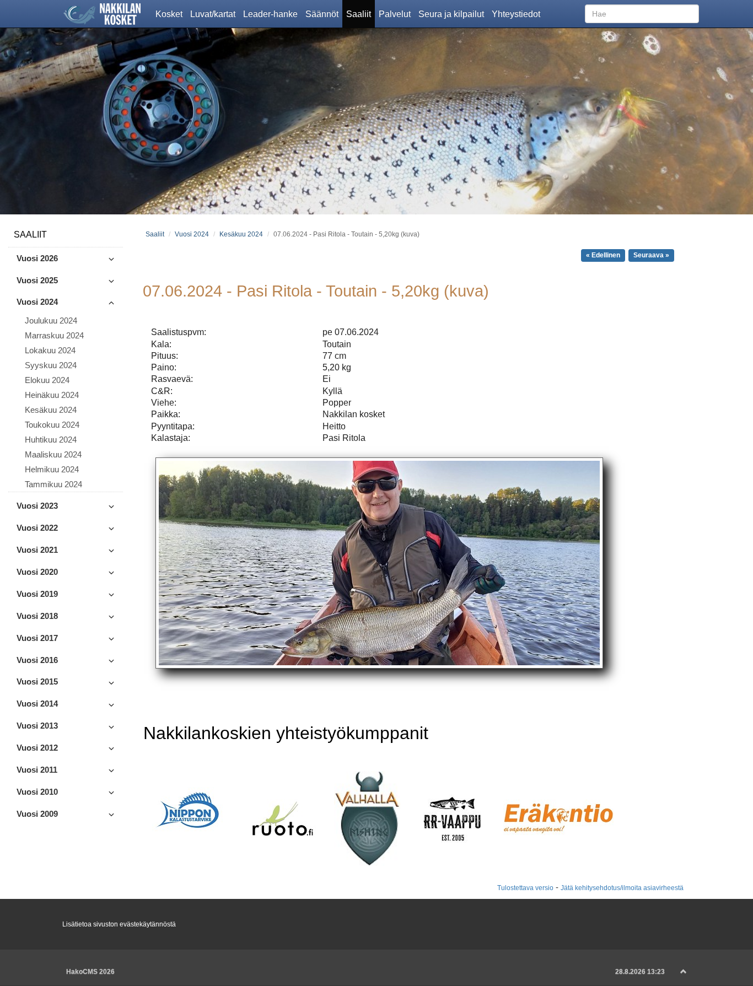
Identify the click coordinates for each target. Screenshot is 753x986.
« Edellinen (603, 255)
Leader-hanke (272, 13)
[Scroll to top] (683, 971)
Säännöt (323, 13)
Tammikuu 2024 (53, 484)
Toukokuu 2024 (52, 425)
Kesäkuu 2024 (51, 410)
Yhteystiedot (518, 13)
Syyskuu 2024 (51, 365)
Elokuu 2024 (47, 380)
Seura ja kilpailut (453, 13)
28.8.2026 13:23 (640, 972)
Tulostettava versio (525, 887)
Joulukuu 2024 (51, 320)
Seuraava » (651, 255)
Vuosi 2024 (192, 234)
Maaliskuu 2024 (53, 454)
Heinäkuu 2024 (52, 395)
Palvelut (397, 13)
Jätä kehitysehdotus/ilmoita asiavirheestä (622, 887)
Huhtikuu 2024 (51, 439)
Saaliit (360, 13)
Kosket (170, 13)
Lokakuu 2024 (50, 350)
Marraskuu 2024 (54, 335)
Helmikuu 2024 (52, 469)
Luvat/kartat (214, 13)
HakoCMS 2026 (90, 972)
